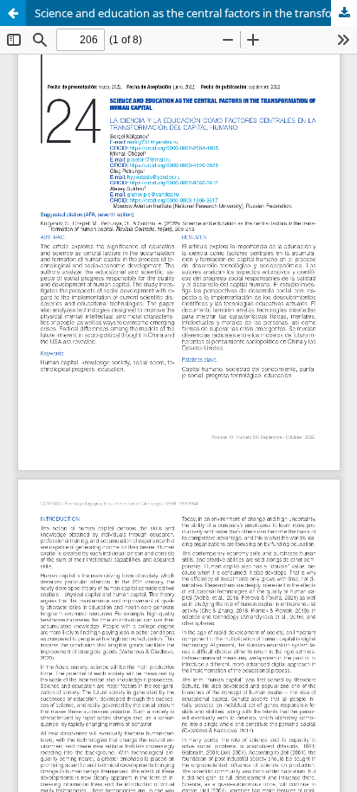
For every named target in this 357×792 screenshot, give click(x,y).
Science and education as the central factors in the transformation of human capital (196, 13)
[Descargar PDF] (344, 13)
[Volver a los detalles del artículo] (13, 13)
